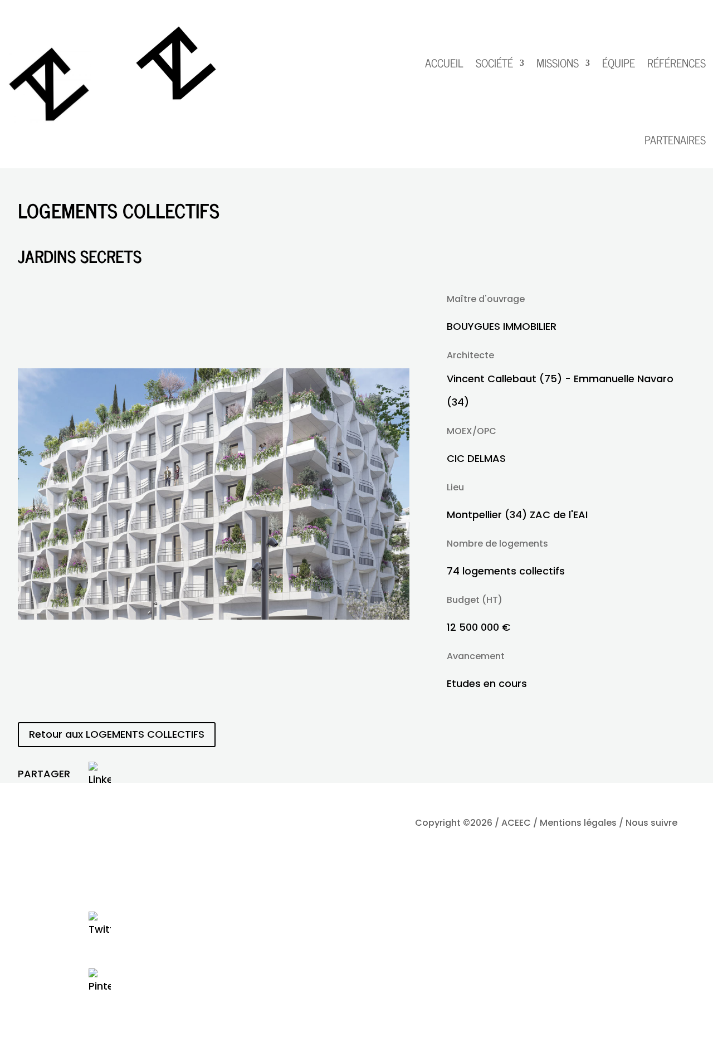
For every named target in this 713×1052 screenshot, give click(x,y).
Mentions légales (578, 822)
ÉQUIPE (618, 62)
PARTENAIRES (675, 139)
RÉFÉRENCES (676, 62)
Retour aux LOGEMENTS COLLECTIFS (116, 734)
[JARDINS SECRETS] (213, 616)
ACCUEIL (444, 62)
